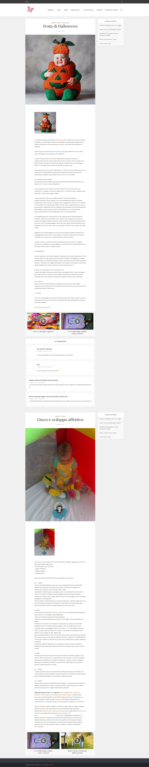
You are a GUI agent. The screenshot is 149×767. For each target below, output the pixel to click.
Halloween (60, 140)
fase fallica (82, 711)
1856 (70, 692)
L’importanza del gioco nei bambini (73, 759)
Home (26, 1)
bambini (62, 144)
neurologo (54, 695)
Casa (58, 10)
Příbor (61, 692)
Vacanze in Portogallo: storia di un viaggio (110, 25)
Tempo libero (75, 10)
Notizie (59, 23)
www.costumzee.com (44, 307)
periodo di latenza (64, 713)
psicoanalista (62, 695)
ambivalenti (42, 708)
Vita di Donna (88, 10)
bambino (54, 612)
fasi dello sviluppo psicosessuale (55, 711)
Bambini (53, 23)
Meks (41, 765)
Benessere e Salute (111, 10)
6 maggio (66, 692)
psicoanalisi (37, 697)
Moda (66, 10)
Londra (76, 692)
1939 (42, 695)
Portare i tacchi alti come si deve (108, 39)
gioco (46, 566)
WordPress (51, 765)
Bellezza (100, 10)
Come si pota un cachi (105, 43)
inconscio (58, 699)
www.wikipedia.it (79, 701)
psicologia (69, 697)
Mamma (50, 10)
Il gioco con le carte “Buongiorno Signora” (110, 29)
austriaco (69, 695)
